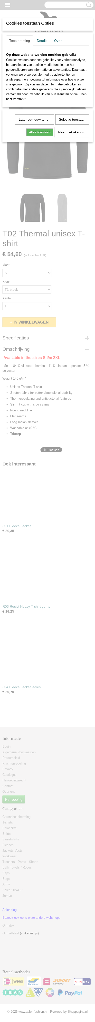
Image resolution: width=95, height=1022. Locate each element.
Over (58, 41)
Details (42, 41)
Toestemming (19, 41)
